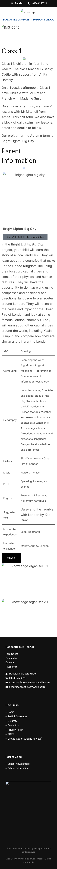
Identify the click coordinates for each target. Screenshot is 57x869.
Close (11, 558)
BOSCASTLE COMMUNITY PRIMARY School (28, 19)
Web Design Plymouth (16, 858)
